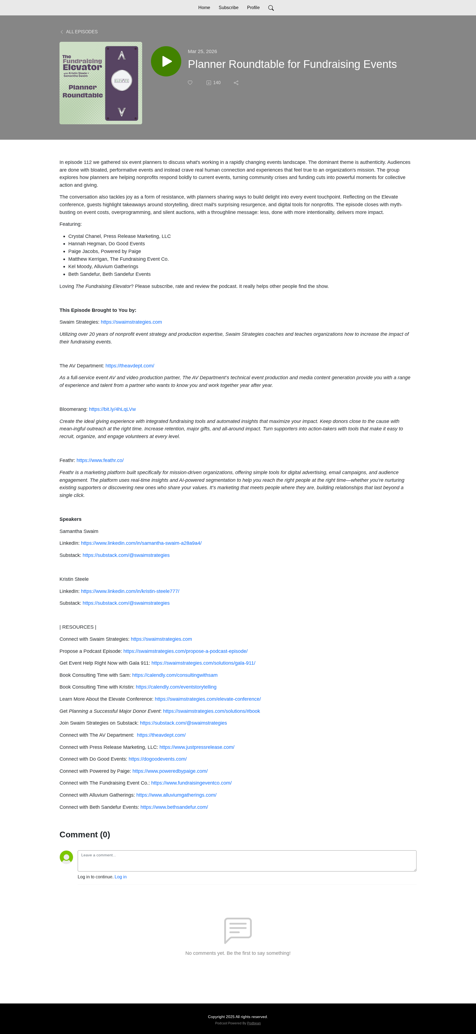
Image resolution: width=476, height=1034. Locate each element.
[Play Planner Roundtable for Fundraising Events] (166, 61)
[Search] (271, 7)
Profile (253, 7)
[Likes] (190, 83)
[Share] (236, 83)
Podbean (254, 1023)
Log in (121, 877)
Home (204, 7)
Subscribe (229, 7)
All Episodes (81, 31)
